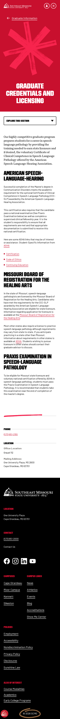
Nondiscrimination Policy (18, 647)
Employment (11, 633)
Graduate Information (24, 18)
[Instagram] (15, 561)
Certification (12, 253)
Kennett (8, 596)
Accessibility (11, 640)
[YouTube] (33, 561)
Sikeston (9, 603)
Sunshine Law (12, 667)
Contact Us (9, 546)
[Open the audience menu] (47, 6)
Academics (10, 694)
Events (31, 596)
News (30, 583)
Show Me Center (36, 616)
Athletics (32, 589)
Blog (29, 603)
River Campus (12, 589)
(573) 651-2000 (11, 538)
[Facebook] (7, 561)
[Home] (17, 5)
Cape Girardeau (13, 583)
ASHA (7, 245)
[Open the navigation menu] (53, 6)
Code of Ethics (13, 259)
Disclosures (10, 660)
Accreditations (35, 610)
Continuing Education (17, 264)
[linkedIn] (24, 561)
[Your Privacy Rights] (4, 713)
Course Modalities (14, 688)
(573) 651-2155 (11, 434)
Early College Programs (17, 700)
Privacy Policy (12, 654)
